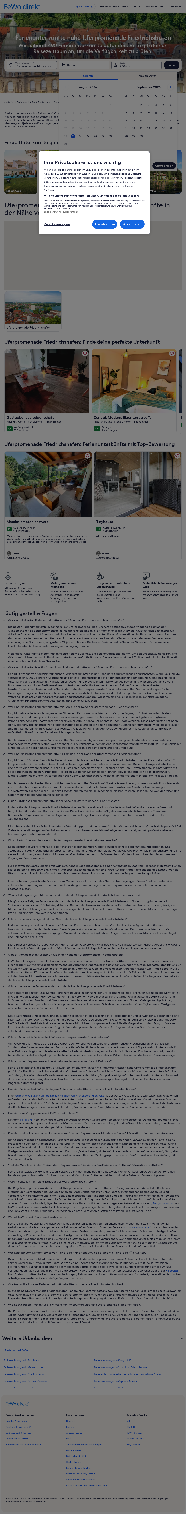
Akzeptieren (132, 224)
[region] (94, 193)
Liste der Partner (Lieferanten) (61, 212)
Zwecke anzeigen (57, 224)
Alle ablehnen (104, 224)
